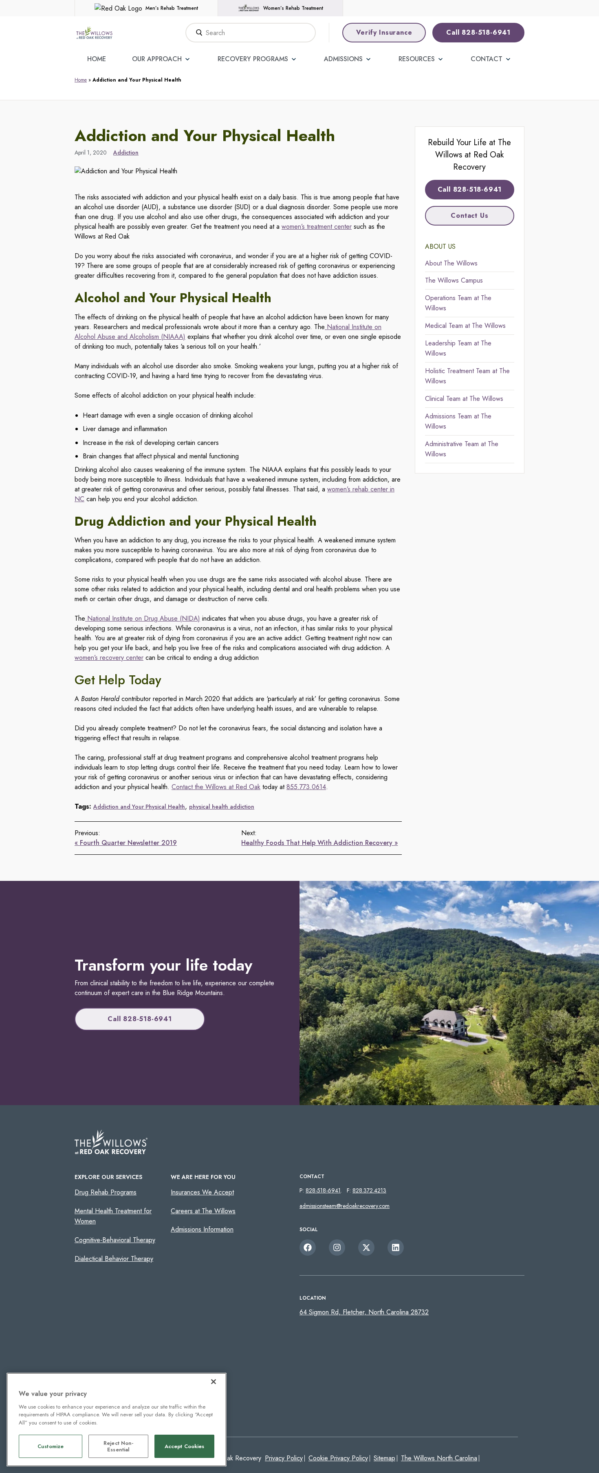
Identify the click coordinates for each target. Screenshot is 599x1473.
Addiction (126, 152)
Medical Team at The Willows (465, 325)
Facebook (308, 1247)
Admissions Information (202, 1229)
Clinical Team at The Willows (464, 398)
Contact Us (469, 215)
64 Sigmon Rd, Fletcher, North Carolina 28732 (364, 1312)
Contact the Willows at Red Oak (216, 787)
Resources (417, 59)
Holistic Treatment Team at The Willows (467, 376)
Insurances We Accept (202, 1192)
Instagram (337, 1247)
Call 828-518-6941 (478, 32)
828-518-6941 (323, 1190)
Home (96, 59)
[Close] (213, 1382)
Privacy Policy (284, 1458)
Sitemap (384, 1458)
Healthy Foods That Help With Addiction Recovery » (319, 842)
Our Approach (157, 59)
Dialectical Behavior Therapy (114, 1258)
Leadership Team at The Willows (458, 348)
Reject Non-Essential (118, 1447)
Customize (50, 1447)
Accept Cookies (185, 1447)
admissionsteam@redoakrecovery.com (345, 1206)
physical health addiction (221, 807)
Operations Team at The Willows (458, 303)
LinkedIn (396, 1247)
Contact (486, 59)
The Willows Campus (454, 280)
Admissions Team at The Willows (458, 421)
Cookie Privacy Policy (338, 1458)
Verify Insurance (384, 32)
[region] (117, 1419)
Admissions (343, 59)
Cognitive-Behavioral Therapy (115, 1240)
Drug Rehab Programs (106, 1192)
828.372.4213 (369, 1190)
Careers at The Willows (203, 1211)
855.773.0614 (306, 787)
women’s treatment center (317, 226)
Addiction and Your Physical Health (139, 807)
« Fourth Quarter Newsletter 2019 (126, 842)
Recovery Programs (253, 59)
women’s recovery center (109, 657)
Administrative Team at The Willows (461, 449)
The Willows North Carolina (439, 1458)
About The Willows (451, 263)
